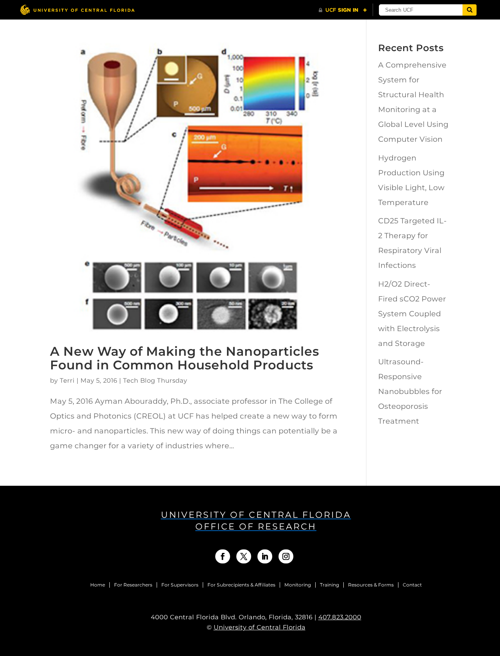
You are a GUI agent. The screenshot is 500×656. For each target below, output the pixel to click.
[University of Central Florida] (77, 10)
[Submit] (469, 10)
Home (97, 585)
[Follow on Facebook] (222, 556)
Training (329, 585)
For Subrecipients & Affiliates (241, 585)
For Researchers (133, 585)
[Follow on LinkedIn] (264, 556)
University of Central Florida (259, 627)
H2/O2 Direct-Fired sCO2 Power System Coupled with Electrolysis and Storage (412, 314)
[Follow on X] (243, 556)
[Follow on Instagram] (286, 556)
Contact (412, 585)
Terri (67, 380)
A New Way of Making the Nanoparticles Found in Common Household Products (184, 358)
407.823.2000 (339, 617)
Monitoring (297, 585)
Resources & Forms (371, 585)
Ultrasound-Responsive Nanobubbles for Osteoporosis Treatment (410, 391)
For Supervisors (179, 585)
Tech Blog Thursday (155, 380)
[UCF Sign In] (342, 10)
